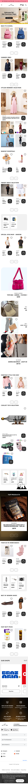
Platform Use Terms (6, 770)
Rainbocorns (14, 477)
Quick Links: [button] (5, 734)
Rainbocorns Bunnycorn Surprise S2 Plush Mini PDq (14, 479)
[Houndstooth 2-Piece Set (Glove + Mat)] (21, 550)
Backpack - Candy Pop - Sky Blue (18, 46)
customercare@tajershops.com (20, 725)
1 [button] (12, 21)
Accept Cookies (20, 780)
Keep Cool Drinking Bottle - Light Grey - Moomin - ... (6, 585)
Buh (3, 198)
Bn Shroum (14, 523)
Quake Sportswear (18, 199)
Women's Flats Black (18, 614)
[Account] (23, 5)
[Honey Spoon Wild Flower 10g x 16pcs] (7, 634)
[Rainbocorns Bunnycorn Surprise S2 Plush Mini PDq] (14, 473)
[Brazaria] (11, 674)
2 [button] (13, 21)
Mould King (5, 433)
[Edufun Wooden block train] (6, 473)
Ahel (17, 73)
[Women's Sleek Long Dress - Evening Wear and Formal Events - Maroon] (21, 65)
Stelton (5, 582)
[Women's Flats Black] (21, 603)
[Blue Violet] (17, 132)
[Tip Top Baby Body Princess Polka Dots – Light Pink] (21, 382)
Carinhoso (4, 391)
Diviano (4, 73)
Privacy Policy (23, 770)
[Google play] (5, 729)
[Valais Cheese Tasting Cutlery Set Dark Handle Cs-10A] (14, 579)
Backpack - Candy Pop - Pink (4, 46)
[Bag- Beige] (9, 309)
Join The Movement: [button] (7, 739)
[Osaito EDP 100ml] (6, 219)
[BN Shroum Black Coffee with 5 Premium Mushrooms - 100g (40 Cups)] (14, 509)
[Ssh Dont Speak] (7, 458)
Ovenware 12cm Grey (21, 586)
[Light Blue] (4, 132)
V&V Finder (18, 360)
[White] (3, 132)
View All (25, 266)
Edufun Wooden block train (6, 479)
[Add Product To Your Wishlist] (11, 29)
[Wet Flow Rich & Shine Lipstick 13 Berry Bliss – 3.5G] (21, 159)
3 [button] (15, 21)
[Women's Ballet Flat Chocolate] (7, 603)
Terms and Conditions (15, 770)
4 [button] (16, 21)
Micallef (5, 222)
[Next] (16, 53)
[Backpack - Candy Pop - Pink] (7, 33)
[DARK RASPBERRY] (19, 132)
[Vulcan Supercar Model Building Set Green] (7, 445)
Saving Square (17, 559)
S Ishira (13, 222)
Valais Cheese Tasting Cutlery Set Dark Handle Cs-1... (13, 585)
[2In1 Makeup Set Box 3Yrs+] (20, 445)
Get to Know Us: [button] (6, 744)
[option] (14, 15)
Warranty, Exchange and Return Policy (14, 772)
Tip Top (17, 391)
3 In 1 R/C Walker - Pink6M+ (21, 479)
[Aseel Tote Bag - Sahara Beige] (9, 325)
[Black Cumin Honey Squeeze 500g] (21, 634)
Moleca (4, 611)
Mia (3, 167)
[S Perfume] (14, 219)
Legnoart (13, 582)
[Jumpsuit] (20, 140)
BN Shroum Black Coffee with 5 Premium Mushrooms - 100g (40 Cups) (14, 525)
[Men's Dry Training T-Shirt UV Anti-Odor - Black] (21, 242)
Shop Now (11, 691)
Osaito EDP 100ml (6, 225)
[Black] (16, 132)
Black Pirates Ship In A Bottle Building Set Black (9, 435)
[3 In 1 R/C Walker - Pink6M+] (21, 473)
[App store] (14, 729)
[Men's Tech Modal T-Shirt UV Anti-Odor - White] (7, 242)
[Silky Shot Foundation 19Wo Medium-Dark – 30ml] (7, 159)
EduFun (5, 477)
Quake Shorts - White (18, 202)
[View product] (10, 44)
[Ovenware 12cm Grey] (21, 579)
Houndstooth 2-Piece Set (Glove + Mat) (19, 562)
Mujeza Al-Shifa (4, 643)
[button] (25, 5)
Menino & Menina (4, 42)
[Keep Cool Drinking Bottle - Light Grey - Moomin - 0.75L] (6, 579)
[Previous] (12, 53)
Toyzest (20, 477)
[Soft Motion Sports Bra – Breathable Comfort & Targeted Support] (20, 127)
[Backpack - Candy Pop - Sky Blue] (21, 33)
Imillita (4, 116)
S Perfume (13, 224)
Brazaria (4, 686)
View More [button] (25, 760)
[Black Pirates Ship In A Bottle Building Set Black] (14, 420)
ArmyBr (4, 250)
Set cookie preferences (9, 780)
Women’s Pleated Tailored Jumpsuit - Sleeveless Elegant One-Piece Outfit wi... (11, 118)
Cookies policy (12, 777)
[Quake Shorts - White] (21, 190)
